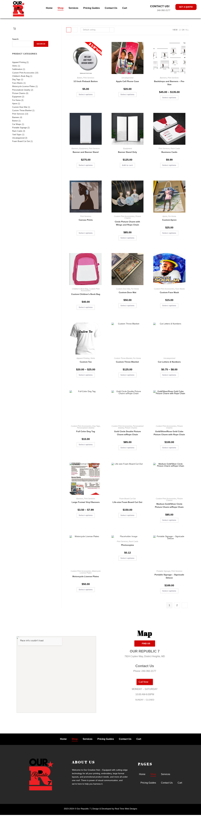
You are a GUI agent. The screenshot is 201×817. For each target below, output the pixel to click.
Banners (163, 78)
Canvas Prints (86, 220)
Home (49, 8)
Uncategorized (127, 78)
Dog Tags (96, 426)
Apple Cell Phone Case (127, 81)
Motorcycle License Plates (90, 572)
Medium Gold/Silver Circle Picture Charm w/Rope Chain (169, 505)
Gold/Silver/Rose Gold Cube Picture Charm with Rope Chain (169, 433)
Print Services (88, 78)
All (187, 30)
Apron (164, 216)
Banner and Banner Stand (86, 152)
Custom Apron (169, 220)
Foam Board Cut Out (127, 499)
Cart (124, 8)
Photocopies (127, 545)
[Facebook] (138, 713)
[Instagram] (151, 713)
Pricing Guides (91, 8)
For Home (172, 216)
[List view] (75, 29)
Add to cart (127, 165)
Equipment (83, 149)
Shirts (92, 358)
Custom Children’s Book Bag (85, 294)
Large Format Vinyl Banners (86, 502)
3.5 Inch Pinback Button (86, 81)
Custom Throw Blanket (123, 358)
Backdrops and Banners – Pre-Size (169, 83)
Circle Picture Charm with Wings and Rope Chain (127, 223)
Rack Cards (175, 149)
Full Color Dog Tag (85, 431)
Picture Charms (131, 428)
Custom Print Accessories (124, 216)
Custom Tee (86, 362)
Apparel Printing (83, 358)
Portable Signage (163, 571)
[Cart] (14, 28)
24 (183, 30)
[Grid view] (68, 29)
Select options (86, 95)
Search (15, 39)
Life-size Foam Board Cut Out (127, 502)
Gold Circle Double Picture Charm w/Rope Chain (127, 433)
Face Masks (180, 289)
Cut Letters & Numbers (169, 362)
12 (180, 30)
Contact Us (111, 8)
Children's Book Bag (80, 289)
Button (79, 78)
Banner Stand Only (127, 152)
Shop (61, 8)
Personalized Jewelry (85, 428)
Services (73, 8)
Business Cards (169, 152)
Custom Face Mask (169, 292)
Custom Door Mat (123, 289)
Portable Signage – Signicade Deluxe (169, 576)
